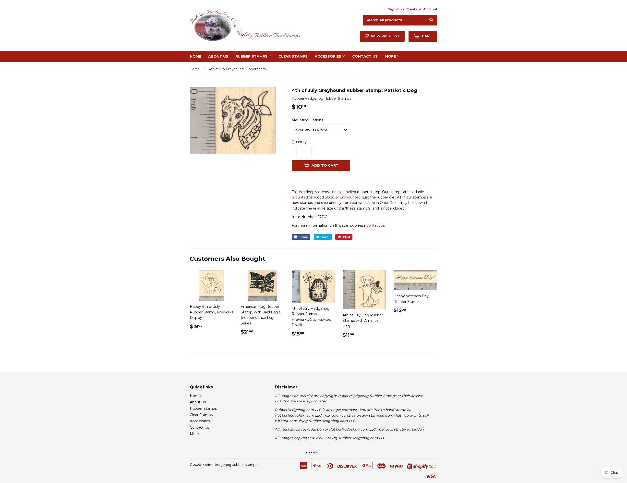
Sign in (393, 9)
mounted (300, 197)
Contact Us (365, 56)
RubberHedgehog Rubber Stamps (229, 465)
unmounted (350, 197)
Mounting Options (307, 120)
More (391, 56)
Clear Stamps (293, 56)
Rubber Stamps (251, 56)
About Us (218, 56)
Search (312, 453)
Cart (426, 36)
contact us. (376, 225)
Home (195, 56)
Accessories (328, 56)
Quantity (299, 142)
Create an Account (421, 9)
